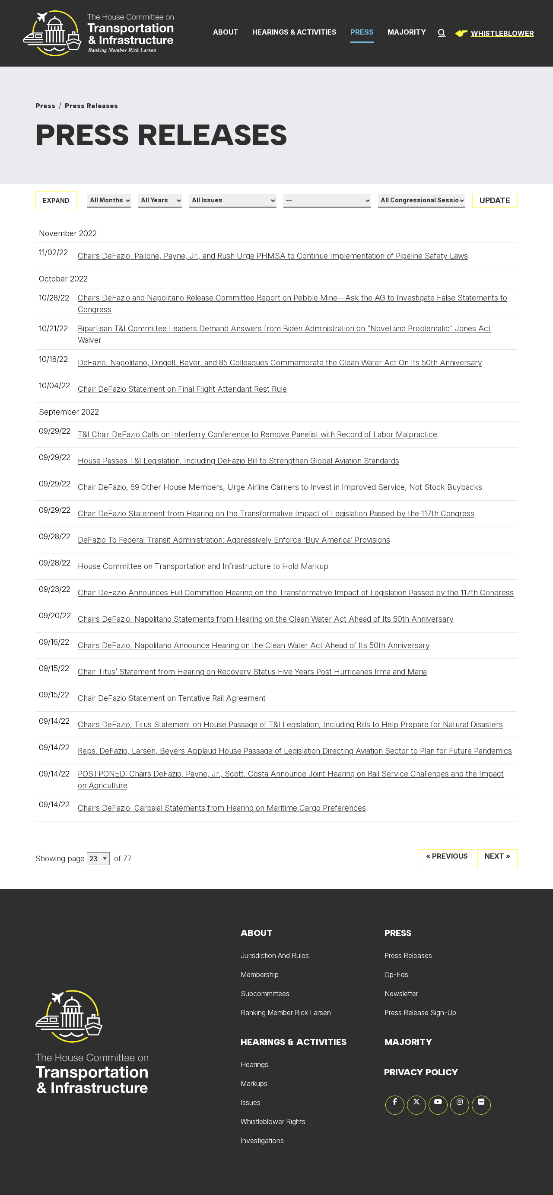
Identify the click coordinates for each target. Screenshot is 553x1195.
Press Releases (91, 106)
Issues (251, 1102)
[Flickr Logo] (481, 1105)
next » (497, 856)
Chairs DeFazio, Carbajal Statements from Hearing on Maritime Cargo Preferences (222, 807)
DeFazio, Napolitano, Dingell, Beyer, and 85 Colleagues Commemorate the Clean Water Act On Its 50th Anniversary (280, 362)
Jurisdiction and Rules (275, 955)
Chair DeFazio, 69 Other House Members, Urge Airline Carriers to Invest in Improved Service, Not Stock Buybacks (280, 487)
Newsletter (401, 993)
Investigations (262, 1140)
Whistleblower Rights (273, 1121)
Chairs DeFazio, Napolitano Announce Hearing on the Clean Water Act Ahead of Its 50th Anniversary (254, 645)
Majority (407, 32)
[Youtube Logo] (438, 1105)
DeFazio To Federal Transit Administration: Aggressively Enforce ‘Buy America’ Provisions (234, 539)
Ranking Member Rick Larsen (286, 1012)
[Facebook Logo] (394, 1105)
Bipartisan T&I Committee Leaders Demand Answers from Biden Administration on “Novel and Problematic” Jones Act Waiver (284, 334)
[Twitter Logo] (416, 1105)
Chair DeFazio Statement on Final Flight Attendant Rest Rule (182, 388)
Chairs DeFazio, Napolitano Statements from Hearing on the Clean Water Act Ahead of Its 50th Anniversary (266, 618)
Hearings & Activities (294, 32)
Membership (260, 974)
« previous (447, 856)
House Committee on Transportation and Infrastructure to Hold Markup (203, 566)
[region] (493, 33)
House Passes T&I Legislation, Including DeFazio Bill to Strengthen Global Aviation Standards (238, 460)
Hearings (254, 1064)
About (225, 32)
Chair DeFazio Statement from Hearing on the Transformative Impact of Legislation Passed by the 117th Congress (276, 513)
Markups (254, 1083)
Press (362, 32)
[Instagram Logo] (459, 1105)
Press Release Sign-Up (420, 1012)
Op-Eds (396, 974)
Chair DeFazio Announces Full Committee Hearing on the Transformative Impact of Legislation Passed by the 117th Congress (296, 592)
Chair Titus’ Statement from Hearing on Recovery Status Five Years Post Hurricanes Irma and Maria (252, 671)
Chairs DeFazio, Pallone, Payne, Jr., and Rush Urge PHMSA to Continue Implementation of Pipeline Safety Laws (273, 255)
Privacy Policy (421, 1072)
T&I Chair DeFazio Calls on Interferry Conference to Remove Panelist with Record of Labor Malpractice (257, 434)
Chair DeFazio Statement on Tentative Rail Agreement (172, 698)
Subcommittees (265, 993)
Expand (56, 200)
